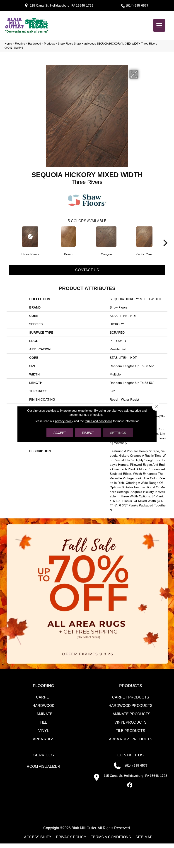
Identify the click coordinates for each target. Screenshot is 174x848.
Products (49, 43)
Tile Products (130, 731)
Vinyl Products (130, 722)
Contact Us (87, 270)
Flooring (20, 43)
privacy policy (64, 421)
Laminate (43, 714)
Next (165, 236)
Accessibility (37, 837)
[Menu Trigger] (159, 25)
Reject (88, 432)
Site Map (143, 837)
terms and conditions (98, 421)
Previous (8, 236)
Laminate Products (130, 714)
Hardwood (34, 43)
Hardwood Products (130, 706)
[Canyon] (106, 236)
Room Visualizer (43, 766)
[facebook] (130, 785)
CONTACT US (130, 755)
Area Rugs (43, 739)
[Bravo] (68, 236)
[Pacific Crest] (144, 236)
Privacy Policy (71, 837)
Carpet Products (130, 697)
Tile (43, 722)
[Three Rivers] (30, 236)
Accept (59, 432)
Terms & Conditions (111, 837)
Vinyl (43, 731)
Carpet (43, 697)
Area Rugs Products (130, 739)
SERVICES (43, 755)
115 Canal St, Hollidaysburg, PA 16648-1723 (61, 5)
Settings (118, 432)
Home (8, 43)
